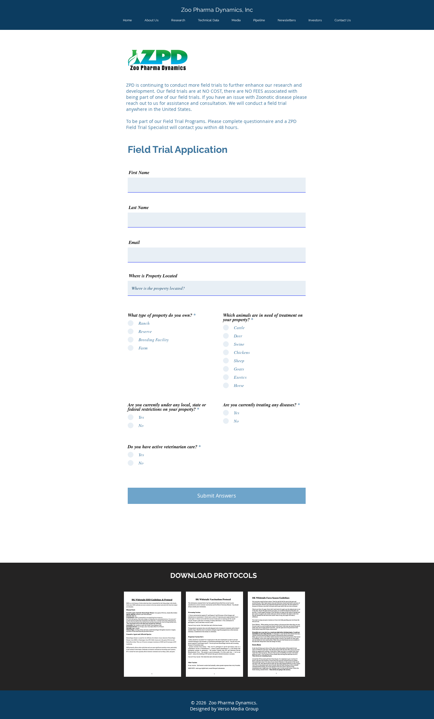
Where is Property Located (153, 276)
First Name (139, 172)
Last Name (139, 207)
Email (134, 242)
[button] (152, 634)
